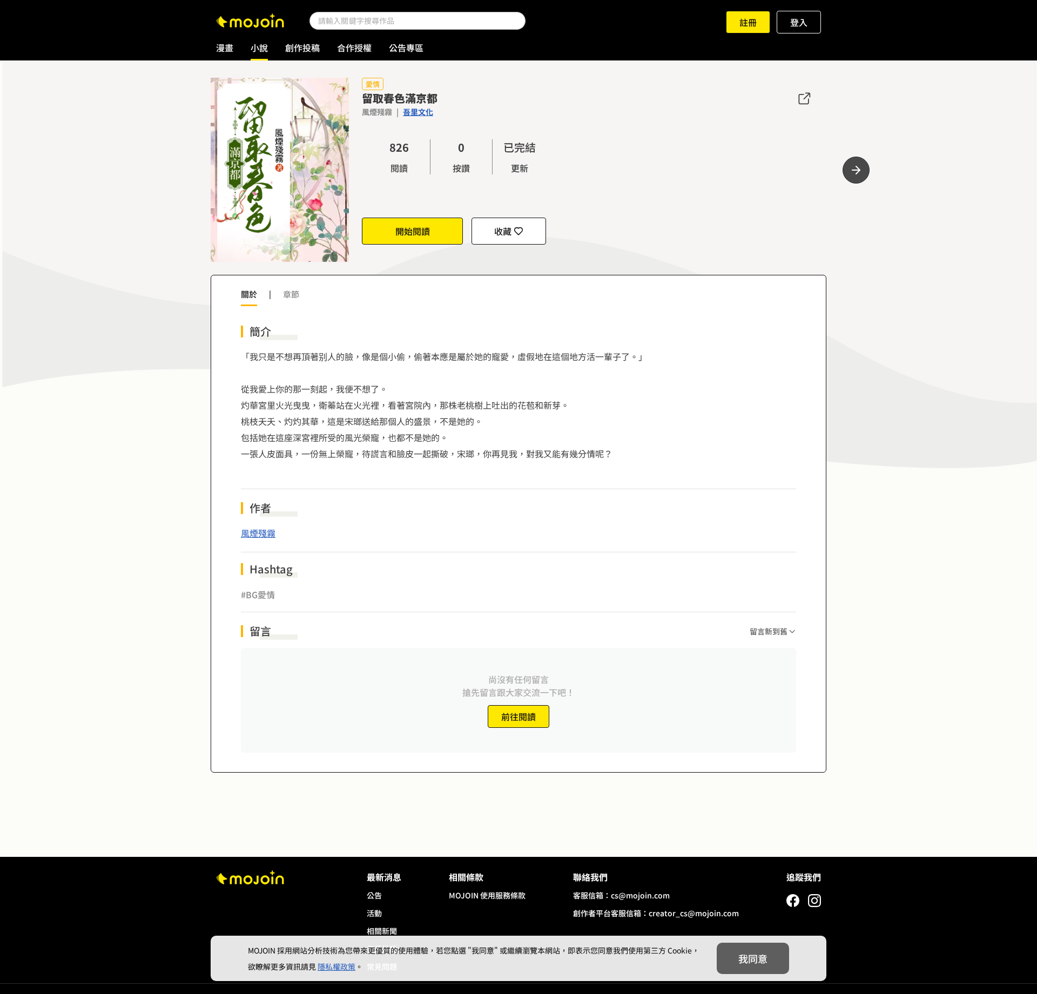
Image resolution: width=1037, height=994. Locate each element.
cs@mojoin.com (640, 895)
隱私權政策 (336, 966)
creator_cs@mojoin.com (694, 913)
